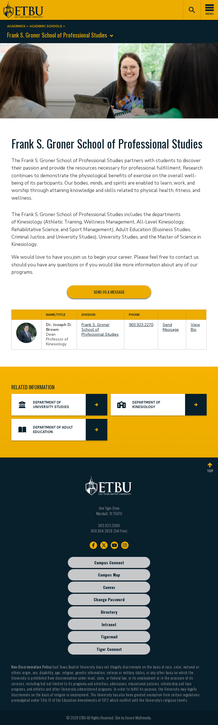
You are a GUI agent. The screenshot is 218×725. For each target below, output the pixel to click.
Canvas (109, 587)
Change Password (109, 599)
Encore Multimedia (138, 717)
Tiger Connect (109, 649)
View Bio (195, 327)
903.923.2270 (141, 324)
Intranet (109, 624)
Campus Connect (109, 562)
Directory (109, 612)
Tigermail (109, 637)
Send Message (171, 327)
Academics (16, 26)
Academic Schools (46, 26)
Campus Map (109, 575)
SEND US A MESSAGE (109, 291)
